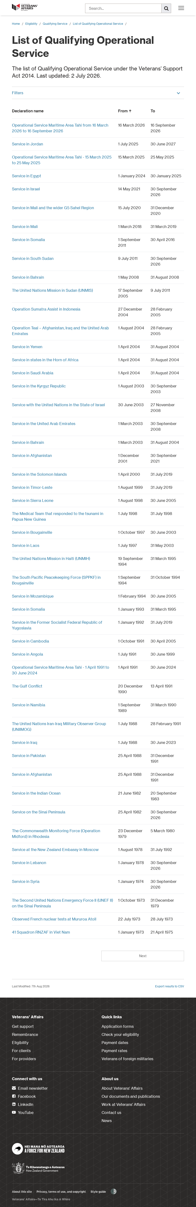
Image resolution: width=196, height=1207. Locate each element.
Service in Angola (27, 654)
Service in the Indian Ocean (36, 793)
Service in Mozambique (33, 596)
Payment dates (115, 1042)
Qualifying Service (55, 23)
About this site (22, 1191)
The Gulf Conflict (27, 686)
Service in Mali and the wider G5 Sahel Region (53, 207)
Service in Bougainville (32, 532)
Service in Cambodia (30, 641)
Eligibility (31, 23)
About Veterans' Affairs (122, 1088)
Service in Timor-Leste (32, 487)
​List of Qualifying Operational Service (98, 23)
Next (143, 956)
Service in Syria (25, 881)
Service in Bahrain (28, 277)
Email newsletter (32, 1088)
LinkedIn (25, 1104)
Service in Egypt (26, 175)
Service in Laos (25, 545)
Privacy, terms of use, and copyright (61, 1191)
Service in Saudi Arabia (32, 373)
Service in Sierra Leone (32, 500)
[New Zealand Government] (38, 1166)
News (107, 1120)
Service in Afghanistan (32, 455)
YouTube (25, 1112)
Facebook (26, 1096)
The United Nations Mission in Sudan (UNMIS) (52, 290)
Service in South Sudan (33, 258)
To (153, 111)
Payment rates (114, 1050)
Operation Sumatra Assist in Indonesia (46, 309)
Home (16, 23)
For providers (24, 1058)
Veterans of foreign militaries (127, 1058)
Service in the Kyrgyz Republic (39, 386)
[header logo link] (25, 7)
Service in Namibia (28, 704)
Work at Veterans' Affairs (123, 1104)
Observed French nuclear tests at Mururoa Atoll (54, 919)
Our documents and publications (131, 1096)
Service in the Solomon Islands (39, 474)
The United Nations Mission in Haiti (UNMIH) (51, 558)
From (123, 111)
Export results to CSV (169, 986)
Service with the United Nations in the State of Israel (58, 404)
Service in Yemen (27, 346)
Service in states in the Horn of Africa (45, 359)
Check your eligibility (120, 1034)
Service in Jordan (27, 144)
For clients (21, 1050)
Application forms (118, 1026)
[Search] (166, 8)
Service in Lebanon (29, 862)
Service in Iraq (24, 742)
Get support (23, 1026)
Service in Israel (26, 189)
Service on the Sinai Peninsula (38, 812)
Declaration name (28, 111)
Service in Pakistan (29, 755)
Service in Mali (25, 226)
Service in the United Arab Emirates (43, 423)
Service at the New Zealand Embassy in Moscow (55, 849)
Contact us (111, 1112)
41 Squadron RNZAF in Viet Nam (41, 932)
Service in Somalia (28, 239)
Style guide (98, 1191)
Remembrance (25, 1034)
